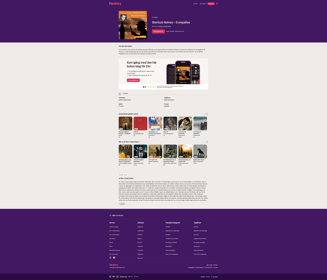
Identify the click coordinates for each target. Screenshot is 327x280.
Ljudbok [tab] (125, 93)
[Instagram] (110, 258)
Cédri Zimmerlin (169, 100)
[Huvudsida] (217, 4)
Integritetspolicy (199, 267)
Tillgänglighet (191, 267)
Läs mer (122, 204)
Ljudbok (166, 106)
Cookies (215, 267)
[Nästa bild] (207, 114)
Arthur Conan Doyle (165, 26)
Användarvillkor (209, 267)
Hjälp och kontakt (117, 215)
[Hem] (150, 3)
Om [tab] (120, 93)
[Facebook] (114, 258)
